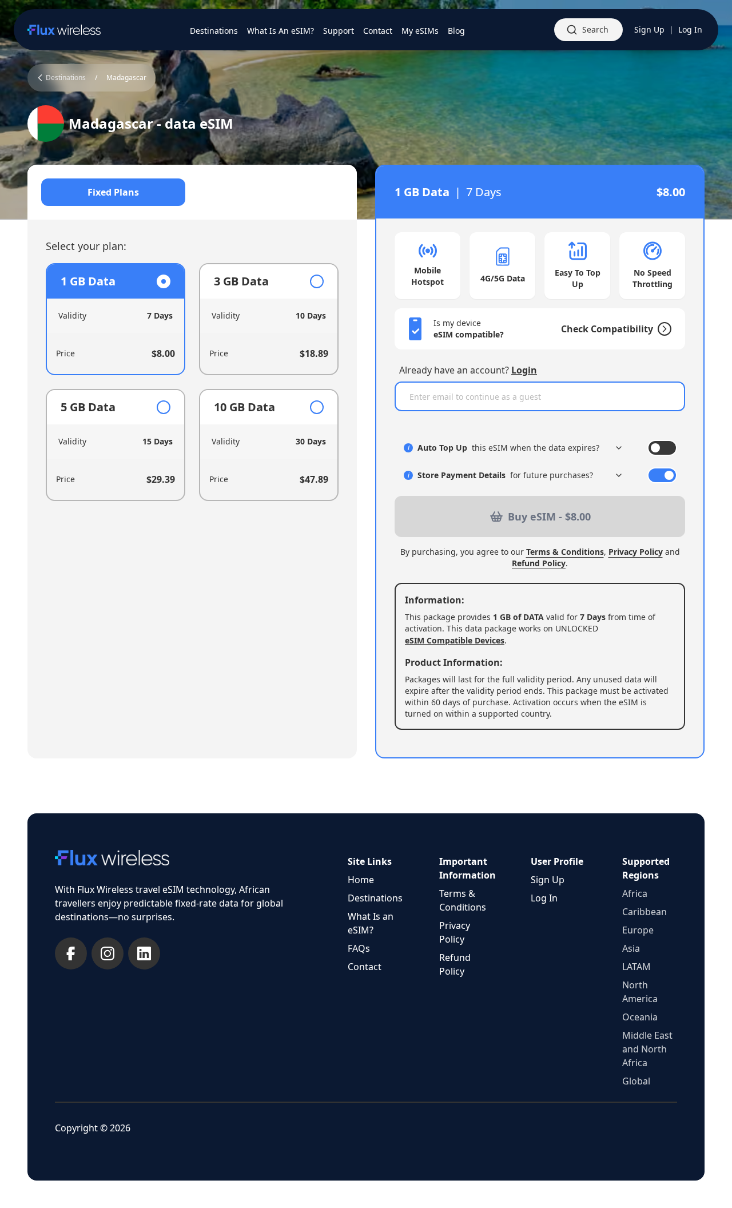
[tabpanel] (192, 382)
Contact (364, 966)
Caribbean (644, 911)
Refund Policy (539, 563)
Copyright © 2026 (92, 1128)
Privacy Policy (635, 551)
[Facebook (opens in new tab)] (71, 953)
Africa (634, 893)
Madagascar (126, 77)
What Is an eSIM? (370, 923)
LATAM (636, 966)
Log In (690, 29)
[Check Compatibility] (662, 329)
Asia (631, 948)
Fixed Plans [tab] (113, 192)
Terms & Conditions (565, 551)
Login (524, 370)
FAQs (359, 948)
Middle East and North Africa (647, 1049)
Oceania (640, 1017)
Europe (638, 930)
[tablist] (192, 192)
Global (636, 1081)
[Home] (64, 30)
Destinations (375, 898)
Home (361, 879)
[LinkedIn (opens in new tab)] (144, 953)
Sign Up (649, 29)
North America (640, 992)
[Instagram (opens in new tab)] (108, 953)
